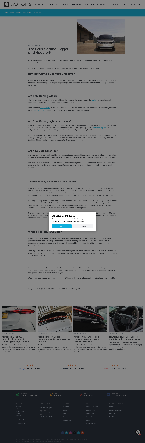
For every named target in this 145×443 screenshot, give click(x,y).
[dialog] (72, 221)
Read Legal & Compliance (78, 221)
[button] (82, 226)
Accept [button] (61, 226)
